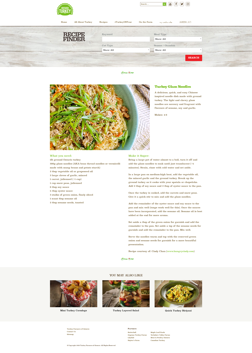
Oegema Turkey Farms (137, 335)
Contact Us (71, 332)
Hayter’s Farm (134, 340)
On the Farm (145, 22)
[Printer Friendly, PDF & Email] (127, 73)
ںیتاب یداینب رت (166, 22)
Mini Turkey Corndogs (73, 310)
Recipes (103, 22)
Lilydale (131, 338)
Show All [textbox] (108, 50)
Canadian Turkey (158, 340)
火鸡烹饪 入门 (185, 22)
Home (64, 22)
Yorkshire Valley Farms (160, 335)
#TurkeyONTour (123, 22)
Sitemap (70, 334)
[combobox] (126, 50)
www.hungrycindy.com (180, 251)
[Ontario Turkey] (65, 14)
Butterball (132, 332)
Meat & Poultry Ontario (160, 338)
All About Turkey (83, 22)
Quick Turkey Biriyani (178, 310)
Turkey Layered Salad (126, 310)
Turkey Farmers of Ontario (78, 329)
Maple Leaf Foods (158, 332)
